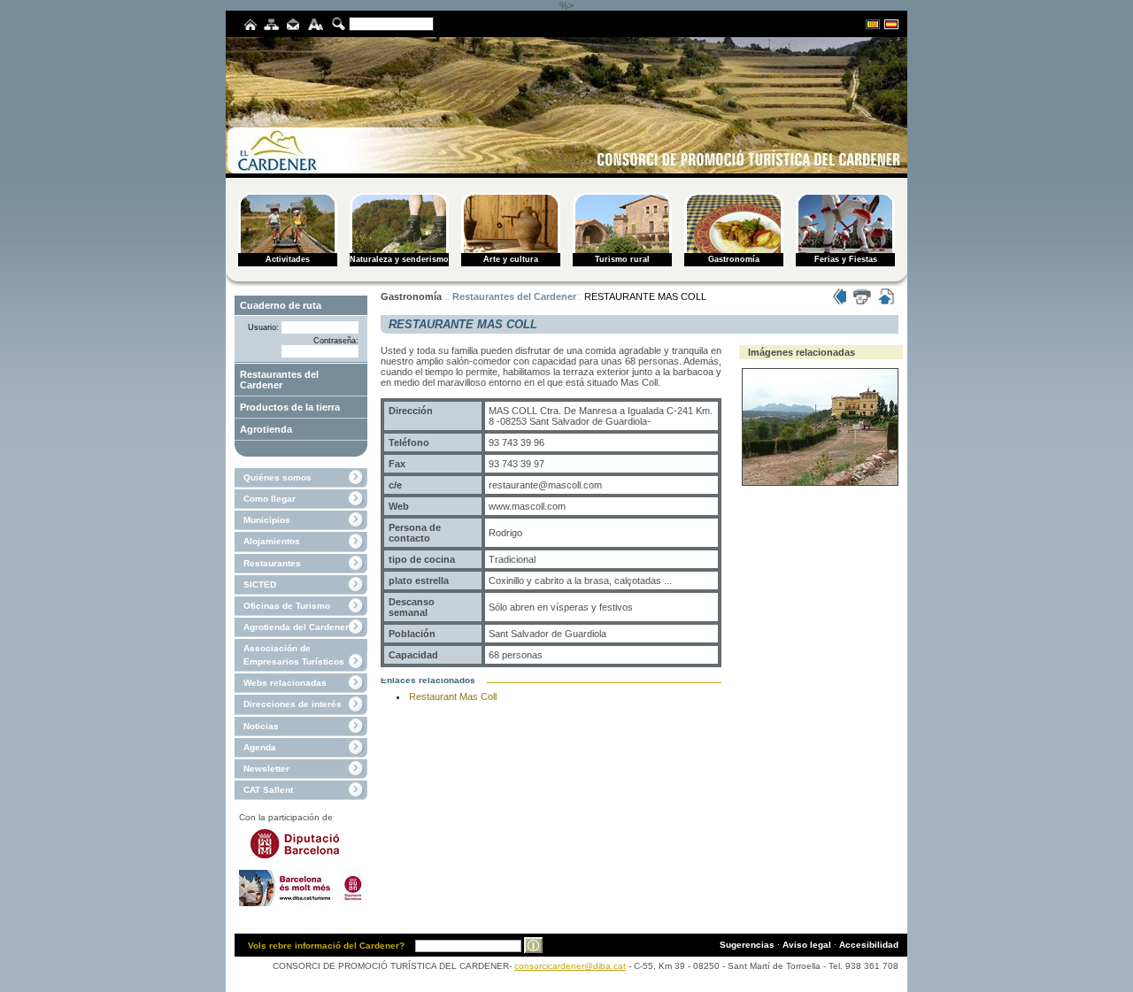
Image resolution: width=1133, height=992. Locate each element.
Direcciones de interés (292, 704)
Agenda (259, 747)
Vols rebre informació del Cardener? (326, 945)
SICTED (259, 584)
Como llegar (269, 499)
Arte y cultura (510, 259)
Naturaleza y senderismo (399, 259)
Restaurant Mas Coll (453, 696)
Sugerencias (747, 945)
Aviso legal (806, 945)
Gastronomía (733, 259)
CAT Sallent (268, 790)
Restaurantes (272, 563)
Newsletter (266, 768)
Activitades (288, 259)
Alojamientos (271, 541)
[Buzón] (293, 27)
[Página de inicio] (250, 27)
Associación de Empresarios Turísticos (293, 654)
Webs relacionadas (285, 683)
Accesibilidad (868, 945)
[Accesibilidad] (315, 27)
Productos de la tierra (290, 407)
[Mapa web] (271, 27)
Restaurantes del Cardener (279, 379)
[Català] (873, 26)
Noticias (261, 726)
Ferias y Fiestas (845, 259)
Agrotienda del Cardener (296, 627)
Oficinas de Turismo (286, 606)
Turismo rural (622, 259)
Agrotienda (266, 429)
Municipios (266, 520)
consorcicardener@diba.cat (570, 966)
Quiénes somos (277, 477)
